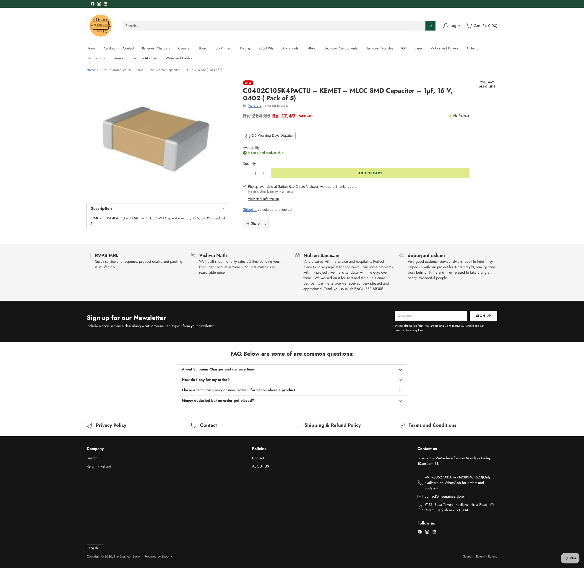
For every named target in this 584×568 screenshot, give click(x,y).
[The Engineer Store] (101, 25)
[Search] (430, 26)
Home (91, 69)
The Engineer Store (127, 556)
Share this (258, 223)
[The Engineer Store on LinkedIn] (105, 5)
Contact (258, 458)
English (93, 548)
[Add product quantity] (264, 173)
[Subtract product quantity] (247, 173)
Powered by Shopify (158, 556)
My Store (254, 105)
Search (92, 458)
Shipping (250, 209)
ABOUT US (260, 466)
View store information (263, 198)
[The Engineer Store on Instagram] (99, 5)
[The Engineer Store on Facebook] (92, 5)
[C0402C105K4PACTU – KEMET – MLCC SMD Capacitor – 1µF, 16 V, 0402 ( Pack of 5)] (158, 137)
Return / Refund (99, 466)
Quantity (249, 163)
